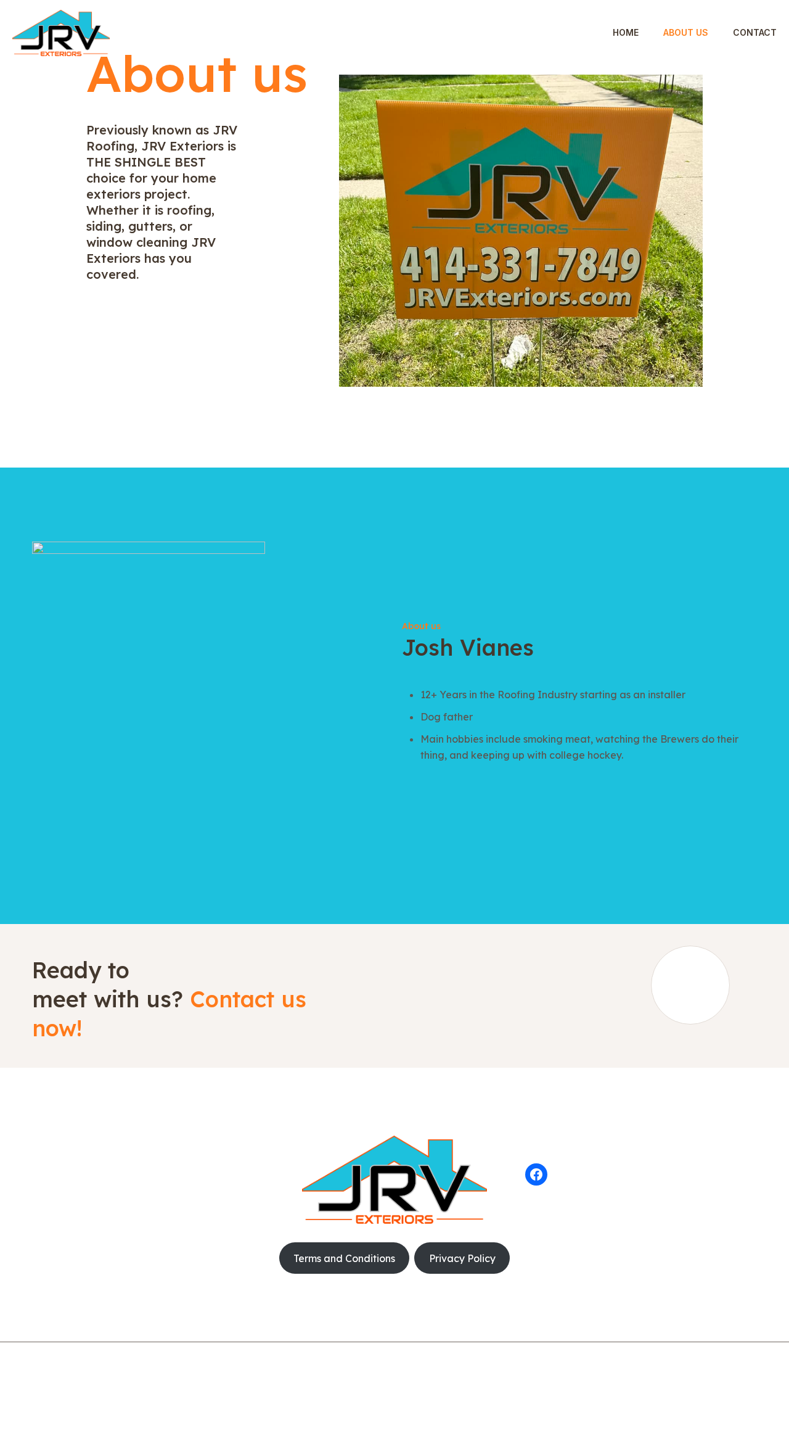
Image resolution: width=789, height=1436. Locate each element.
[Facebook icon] (394, 1391)
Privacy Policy (462, 1258)
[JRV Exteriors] (61, 32)
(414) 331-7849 (85, 1170)
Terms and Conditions (344, 1258)
